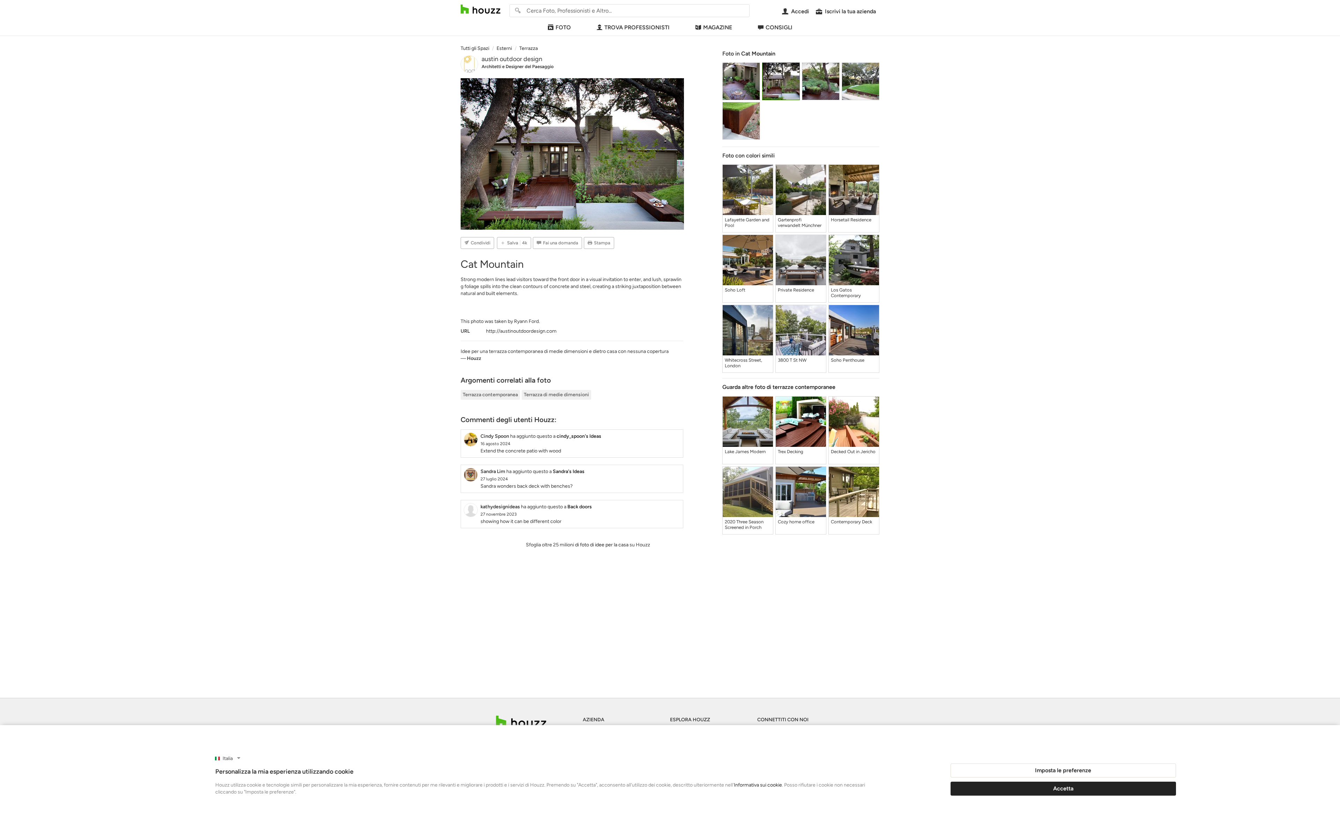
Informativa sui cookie (758, 785)
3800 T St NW (792, 360)
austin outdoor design (512, 59)
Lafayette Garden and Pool (747, 222)
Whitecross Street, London (743, 362)
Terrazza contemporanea (490, 395)
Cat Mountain (758, 53)
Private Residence (796, 290)
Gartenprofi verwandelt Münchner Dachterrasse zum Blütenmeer (799, 222)
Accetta (1063, 788)
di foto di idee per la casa (601, 545)
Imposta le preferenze (1063, 770)
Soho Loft (735, 290)
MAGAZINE (717, 27)
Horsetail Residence (851, 219)
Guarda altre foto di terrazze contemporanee (778, 387)
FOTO (563, 27)
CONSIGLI (779, 27)
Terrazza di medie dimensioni (556, 395)
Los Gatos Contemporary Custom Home (846, 292)
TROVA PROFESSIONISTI (637, 27)
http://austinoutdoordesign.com (521, 331)
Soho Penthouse (847, 360)
